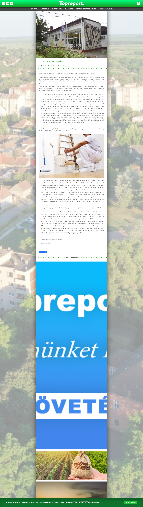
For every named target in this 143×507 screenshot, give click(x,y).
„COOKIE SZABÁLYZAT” (80, 502)
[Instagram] (11, 3)
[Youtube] (7, 3)
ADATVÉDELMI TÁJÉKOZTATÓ (86, 9)
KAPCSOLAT (69, 9)
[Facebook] (3, 3)
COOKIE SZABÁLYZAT (106, 9)
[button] (138, 3)
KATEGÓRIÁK (45, 9)
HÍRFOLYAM (33, 9)
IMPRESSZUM (57, 9)
